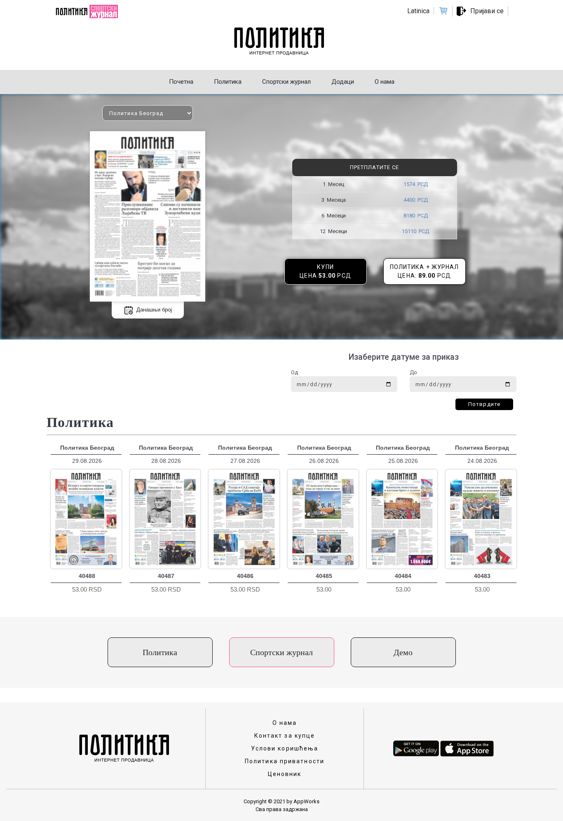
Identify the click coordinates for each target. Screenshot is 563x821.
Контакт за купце (284, 735)
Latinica (418, 11)
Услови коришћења (285, 748)
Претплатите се (374, 167)
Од (294, 372)
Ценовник (285, 774)
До (413, 372)
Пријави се (487, 11)
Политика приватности (284, 761)
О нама (284, 723)
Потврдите (484, 404)
